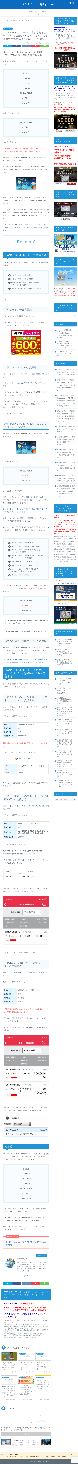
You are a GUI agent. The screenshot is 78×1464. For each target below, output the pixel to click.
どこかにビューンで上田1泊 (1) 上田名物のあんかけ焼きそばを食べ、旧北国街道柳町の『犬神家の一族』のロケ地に (66, 416)
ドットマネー (18, 413)
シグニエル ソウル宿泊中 (21, 888)
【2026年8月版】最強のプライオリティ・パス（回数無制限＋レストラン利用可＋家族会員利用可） (64, 333)
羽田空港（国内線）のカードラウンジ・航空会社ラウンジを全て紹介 (64, 732)
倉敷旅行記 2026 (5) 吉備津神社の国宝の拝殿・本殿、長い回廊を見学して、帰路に (66, 440)
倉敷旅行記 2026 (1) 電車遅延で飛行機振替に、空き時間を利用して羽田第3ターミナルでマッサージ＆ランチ (66, 491)
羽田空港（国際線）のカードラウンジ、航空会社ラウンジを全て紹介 (64, 722)
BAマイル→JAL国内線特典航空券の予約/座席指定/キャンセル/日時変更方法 (65, 763)
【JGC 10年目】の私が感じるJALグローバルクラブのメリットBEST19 (64, 691)
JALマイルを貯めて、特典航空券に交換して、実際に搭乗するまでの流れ (64, 652)
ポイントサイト (8, 28)
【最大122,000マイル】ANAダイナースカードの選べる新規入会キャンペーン (65, 344)
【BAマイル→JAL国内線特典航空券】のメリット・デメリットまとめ (65, 753)
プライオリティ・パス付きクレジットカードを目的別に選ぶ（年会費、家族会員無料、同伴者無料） (64, 711)
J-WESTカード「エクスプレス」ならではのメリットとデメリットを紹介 (64, 783)
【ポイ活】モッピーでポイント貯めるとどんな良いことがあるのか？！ (64, 642)
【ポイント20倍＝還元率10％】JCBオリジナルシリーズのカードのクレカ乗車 (66, 372)
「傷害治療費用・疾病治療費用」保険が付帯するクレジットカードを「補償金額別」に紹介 (64, 743)
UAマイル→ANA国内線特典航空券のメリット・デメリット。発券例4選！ (64, 773)
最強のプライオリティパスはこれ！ (39, 12)
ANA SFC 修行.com (39, 4)
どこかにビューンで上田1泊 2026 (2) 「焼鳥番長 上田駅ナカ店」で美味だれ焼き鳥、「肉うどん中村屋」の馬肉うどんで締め (66, 401)
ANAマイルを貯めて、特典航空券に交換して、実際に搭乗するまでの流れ (65, 662)
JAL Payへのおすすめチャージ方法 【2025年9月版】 (64, 353)
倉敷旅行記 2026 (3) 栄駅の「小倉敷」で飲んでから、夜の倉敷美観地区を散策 (66, 466)
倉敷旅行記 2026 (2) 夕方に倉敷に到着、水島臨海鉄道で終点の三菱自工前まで (66, 478)
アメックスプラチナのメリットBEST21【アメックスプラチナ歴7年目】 (64, 681)
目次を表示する (29, 242)
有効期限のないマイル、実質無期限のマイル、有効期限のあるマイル (64, 700)
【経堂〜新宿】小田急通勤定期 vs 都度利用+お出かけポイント (66, 429)
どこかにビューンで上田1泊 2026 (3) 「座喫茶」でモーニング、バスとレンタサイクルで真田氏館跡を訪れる (66, 385)
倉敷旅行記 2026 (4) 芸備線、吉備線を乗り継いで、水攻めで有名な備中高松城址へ (66, 453)
